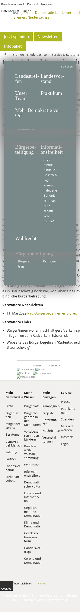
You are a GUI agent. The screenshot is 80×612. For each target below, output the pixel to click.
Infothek (67, 437)
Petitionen (50, 261)
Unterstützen (49, 422)
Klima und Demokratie (32, 524)
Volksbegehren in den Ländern (32, 435)
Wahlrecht (25, 238)
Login (65, 444)
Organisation (13, 415)
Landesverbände (13, 468)
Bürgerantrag (25, 263)
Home (41, 583)
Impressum (49, 4)
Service (66, 393)
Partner (11, 459)
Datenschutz (10, 11)
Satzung (11, 452)
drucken (37, 365)
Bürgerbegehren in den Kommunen (32, 419)
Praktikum (51, 93)
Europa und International (32, 497)
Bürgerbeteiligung (34, 253)
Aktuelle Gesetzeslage (50, 175)
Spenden (67, 419)
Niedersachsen (38, 55)
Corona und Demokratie (32, 560)
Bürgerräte (32, 406)
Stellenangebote (13, 479)
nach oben (54, 365)
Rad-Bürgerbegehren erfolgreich (53, 313)
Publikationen (68, 410)
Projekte (48, 413)
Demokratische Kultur (32, 484)
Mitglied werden (67, 428)
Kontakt (32, 4)
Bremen (18, 55)
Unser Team (21, 96)
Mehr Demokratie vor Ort (37, 113)
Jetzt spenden (16, 36)
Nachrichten (51, 431)
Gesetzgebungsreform (31, 537)
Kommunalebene (50, 187)
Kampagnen (51, 406)
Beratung (12, 434)
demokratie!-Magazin (14, 443)
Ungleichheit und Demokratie (32, 511)
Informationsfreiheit (52, 149)
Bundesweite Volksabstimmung (31, 452)
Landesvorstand (52, 78)
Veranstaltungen (49, 439)
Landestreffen (27, 78)
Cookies (6, 588)
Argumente (48, 162)
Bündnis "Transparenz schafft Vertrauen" (51, 208)
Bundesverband (12, 4)
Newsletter (48, 36)
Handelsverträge (32, 550)
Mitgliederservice (13, 426)
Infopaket (13, 46)
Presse (65, 402)
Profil (9, 406)
